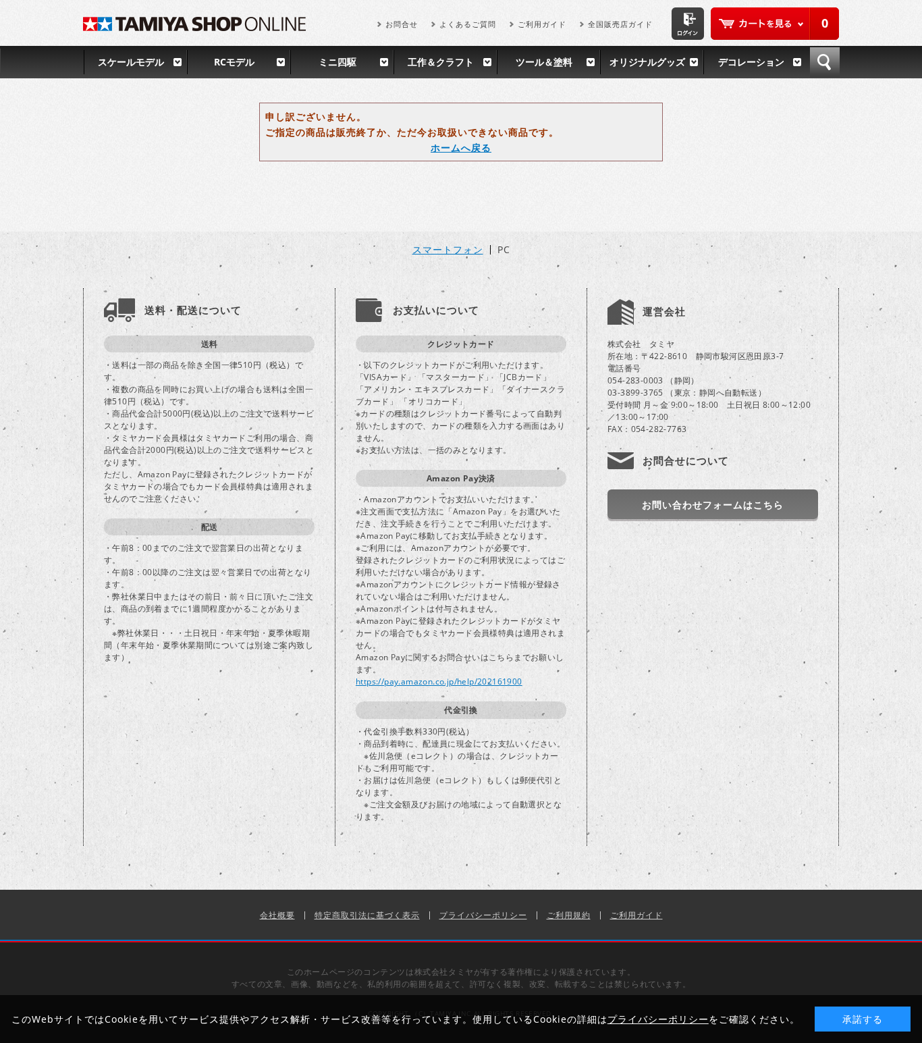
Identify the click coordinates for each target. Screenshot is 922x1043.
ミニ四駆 (337, 61)
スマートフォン (447, 250)
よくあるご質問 (467, 24)
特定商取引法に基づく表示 (367, 915)
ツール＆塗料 (544, 61)
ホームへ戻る (461, 147)
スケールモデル (131, 61)
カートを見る (775, 23)
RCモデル (234, 61)
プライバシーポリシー (483, 915)
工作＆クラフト (441, 61)
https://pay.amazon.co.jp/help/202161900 (439, 681)
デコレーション (751, 61)
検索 (825, 62)
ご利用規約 (569, 915)
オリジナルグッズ (647, 61)
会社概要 (277, 915)
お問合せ (401, 24)
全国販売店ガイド (620, 24)
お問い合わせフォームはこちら (713, 504)
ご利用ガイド (542, 24)
